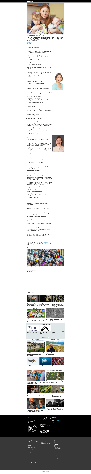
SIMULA (55, 445)
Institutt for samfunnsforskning (31, 459)
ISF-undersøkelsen (33, 91)
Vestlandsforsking (56, 465)
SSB (32, 77)
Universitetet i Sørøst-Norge (57, 463)
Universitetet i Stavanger (56, 462)
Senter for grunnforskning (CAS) (57, 447)
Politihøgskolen (55, 440)
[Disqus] (45, 282)
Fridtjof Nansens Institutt (31, 451)
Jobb (61, 1)
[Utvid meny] (64, 1)
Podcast (58, 1)
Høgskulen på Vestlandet (31, 457)
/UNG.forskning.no (56, 420)
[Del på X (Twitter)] (28, 271)
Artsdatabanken (30, 442)
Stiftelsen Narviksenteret (56, 452)
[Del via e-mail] (31, 271)
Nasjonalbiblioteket (43, 446)
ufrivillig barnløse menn (34, 54)
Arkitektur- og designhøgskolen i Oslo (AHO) (33, 441)
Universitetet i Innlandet (56, 460)
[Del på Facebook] (27, 271)
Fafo (28, 446)
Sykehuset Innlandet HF (56, 454)
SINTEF (54, 446)
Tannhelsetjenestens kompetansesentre (58, 455)
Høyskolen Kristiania (30, 458)
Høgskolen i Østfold (30, 455)
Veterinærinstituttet (56, 466)
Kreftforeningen (30, 461)
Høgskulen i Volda (30, 456)
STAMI (54, 450)
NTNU (41, 445)
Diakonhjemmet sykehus (31, 443)
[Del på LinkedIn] (29, 271)
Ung (56, 1)
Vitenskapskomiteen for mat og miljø (58, 468)
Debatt (54, 1)
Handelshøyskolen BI (30, 452)
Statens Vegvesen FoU (56, 451)
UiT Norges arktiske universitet (57, 457)
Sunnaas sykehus (56, 453)
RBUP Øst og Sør (56, 442)
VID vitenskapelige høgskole (57, 467)
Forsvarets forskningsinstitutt (31, 449)
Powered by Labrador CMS (45, 471)
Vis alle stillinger (45, 337)
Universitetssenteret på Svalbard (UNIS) (58, 464)
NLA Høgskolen (43, 440)
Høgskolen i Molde (30, 454)
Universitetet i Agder (56, 458)
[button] (28, 331)
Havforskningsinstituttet (31, 453)
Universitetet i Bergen (56, 459)
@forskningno (56, 417)
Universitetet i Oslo (56, 461)
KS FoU (29, 460)
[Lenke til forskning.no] (39, 1)
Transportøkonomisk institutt (57, 456)
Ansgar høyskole (30, 440)
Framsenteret (29, 450)
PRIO (54, 441)
